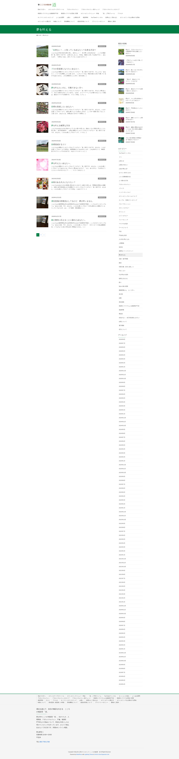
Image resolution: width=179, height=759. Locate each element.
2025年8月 (122, 386)
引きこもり (122, 270)
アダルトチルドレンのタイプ (60, 698)
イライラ (121, 188)
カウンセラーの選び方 (107, 700)
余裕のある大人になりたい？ (63, 182)
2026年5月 (122, 351)
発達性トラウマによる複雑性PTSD (129, 306)
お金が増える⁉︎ (123, 168)
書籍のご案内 (115, 702)
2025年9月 (122, 382)
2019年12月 (122, 653)
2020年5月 (122, 633)
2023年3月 (122, 500)
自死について (123, 321)
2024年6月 (122, 441)
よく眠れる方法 (123, 180)
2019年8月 (122, 668)
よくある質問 (136, 696)
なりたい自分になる (125, 172)
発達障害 (121, 310)
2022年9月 (122, 523)
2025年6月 (122, 394)
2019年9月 (122, 664)
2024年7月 (122, 437)
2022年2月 (122, 551)
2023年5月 (122, 492)
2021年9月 (122, 570)
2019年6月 (122, 676)
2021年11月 (122, 562)
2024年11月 (122, 421)
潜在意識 (121, 302)
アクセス (55, 700)
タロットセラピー (124, 208)
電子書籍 (121, 325)
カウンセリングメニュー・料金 (76, 696)
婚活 (120, 263)
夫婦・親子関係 (123, 259)
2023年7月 (122, 484)
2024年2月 (122, 457)
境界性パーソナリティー (126, 251)
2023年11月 (122, 468)
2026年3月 (122, 359)
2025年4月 (122, 402)
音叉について (123, 329)
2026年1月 (122, 367)
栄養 (120, 298)
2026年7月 (122, 343)
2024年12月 (122, 417)
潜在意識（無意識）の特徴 (56, 702)
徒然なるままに (123, 278)
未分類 (121, 294)
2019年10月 (122, 660)
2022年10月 (122, 519)
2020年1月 (122, 649)
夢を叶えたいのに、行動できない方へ (67, 88)
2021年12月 (122, 558)
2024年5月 (122, 445)
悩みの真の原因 (123, 286)
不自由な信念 (123, 235)
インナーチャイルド (125, 192)
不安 (120, 231)
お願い (81, 700)
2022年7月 (122, 531)
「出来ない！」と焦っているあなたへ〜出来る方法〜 (73, 50)
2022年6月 (122, 535)
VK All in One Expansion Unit (101, 754)
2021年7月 (122, 578)
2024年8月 (122, 433)
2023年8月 (122, 480)
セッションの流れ (124, 696)
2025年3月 (122, 406)
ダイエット (122, 212)
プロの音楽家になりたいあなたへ (65, 69)
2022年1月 (122, 555)
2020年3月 (122, 641)
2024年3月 (122, 453)
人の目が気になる (124, 239)
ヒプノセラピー (123, 215)
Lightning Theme (89, 754)
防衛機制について (72, 702)
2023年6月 (122, 488)
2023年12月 (122, 464)
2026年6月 (122, 347)
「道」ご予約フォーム (94, 696)
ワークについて (123, 227)
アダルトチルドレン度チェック (81, 698)
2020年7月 (122, 625)
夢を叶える (102, 46)
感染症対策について (86, 702)
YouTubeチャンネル (125, 153)
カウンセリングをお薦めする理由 (126, 700)
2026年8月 (122, 339)
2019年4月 (122, 684)
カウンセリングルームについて (128, 196)
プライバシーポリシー (101, 702)
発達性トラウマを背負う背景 (125, 698)
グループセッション (125, 204)
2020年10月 (122, 613)
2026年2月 (122, 363)
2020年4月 (122, 637)
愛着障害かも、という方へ (127, 290)
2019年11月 (122, 656)
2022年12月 (122, 511)
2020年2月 (122, 645)
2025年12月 (122, 370)
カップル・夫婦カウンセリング (128, 200)
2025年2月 (122, 410)
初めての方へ (42, 696)
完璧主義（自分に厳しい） (127, 266)
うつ (120, 157)
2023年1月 (122, 508)
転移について (42, 702)
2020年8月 (122, 621)
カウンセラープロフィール (56, 696)
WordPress (79, 754)
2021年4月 (122, 590)
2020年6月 (122, 629)
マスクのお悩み (123, 223)
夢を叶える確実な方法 (60, 125)
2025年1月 (122, 414)
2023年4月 (122, 496)
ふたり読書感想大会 (125, 176)
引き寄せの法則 (123, 274)
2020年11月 (122, 609)
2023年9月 (122, 476)
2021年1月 (122, 602)
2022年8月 (122, 527)
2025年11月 (122, 374)
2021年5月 (122, 586)
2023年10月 (122, 472)
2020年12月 (122, 606)
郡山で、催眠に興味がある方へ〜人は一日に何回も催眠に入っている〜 (134, 129)
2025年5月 (122, 398)
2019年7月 (122, 672)
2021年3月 (122, 594)
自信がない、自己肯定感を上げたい (129, 317)
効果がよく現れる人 (92, 700)
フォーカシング (123, 219)
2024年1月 (122, 461)
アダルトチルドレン (125, 184)
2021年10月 (122, 566)
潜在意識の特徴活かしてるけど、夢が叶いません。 (72, 201)
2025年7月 (122, 390)
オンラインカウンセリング (69, 700)
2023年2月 (122, 504)
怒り (120, 282)
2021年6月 (122, 582)
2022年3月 (122, 547)
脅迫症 (121, 313)
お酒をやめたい (123, 165)
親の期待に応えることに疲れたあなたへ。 (69, 220)
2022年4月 (122, 543)
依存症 (121, 247)
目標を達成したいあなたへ (62, 107)
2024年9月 (122, 429)
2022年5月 (122, 539)
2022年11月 (122, 515)
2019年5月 (122, 680)
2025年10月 (122, 378)
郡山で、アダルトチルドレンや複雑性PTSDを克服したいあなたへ (134, 51)
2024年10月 (122, 425)
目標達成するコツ (58, 144)
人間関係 (121, 243)
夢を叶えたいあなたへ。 (61, 163)
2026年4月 (122, 355)
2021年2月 (122, 598)
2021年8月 (122, 574)
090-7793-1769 (44, 742)
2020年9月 (122, 617)
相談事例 (40, 700)
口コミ (48, 700)
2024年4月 (122, 449)
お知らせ (121, 161)
